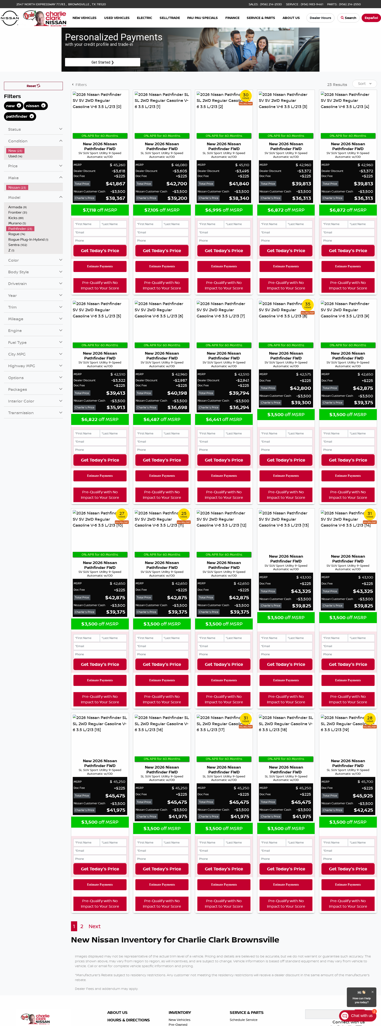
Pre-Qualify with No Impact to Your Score (100, 285)
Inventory (180, 1012)
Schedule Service (244, 1019)
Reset (32, 86)
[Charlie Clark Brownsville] (33, 17)
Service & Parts (247, 1012)
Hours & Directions (128, 1020)
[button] (84, 18)
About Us (117, 1012)
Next (95, 926)
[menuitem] (34, 150)
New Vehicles (179, 1019)
